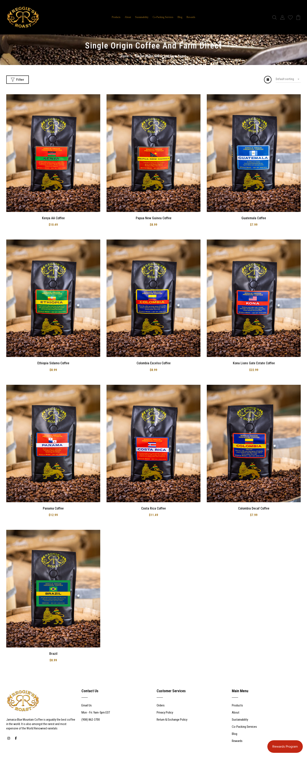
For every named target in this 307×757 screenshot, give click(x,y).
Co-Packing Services (163, 17)
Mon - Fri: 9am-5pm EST (95, 712)
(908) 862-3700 (90, 719)
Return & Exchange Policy (172, 719)
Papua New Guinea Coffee (153, 218)
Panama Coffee (53, 508)
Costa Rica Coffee (153, 508)
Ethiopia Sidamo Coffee (53, 363)
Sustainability (141, 17)
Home (125, 56)
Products (116, 17)
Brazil (53, 654)
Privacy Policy (165, 712)
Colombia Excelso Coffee (154, 363)
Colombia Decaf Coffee (253, 508)
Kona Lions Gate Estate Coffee (254, 363)
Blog (180, 17)
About (128, 17)
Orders (161, 705)
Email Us (86, 705)
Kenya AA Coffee (53, 218)
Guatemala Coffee (253, 218)
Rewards (190, 17)
